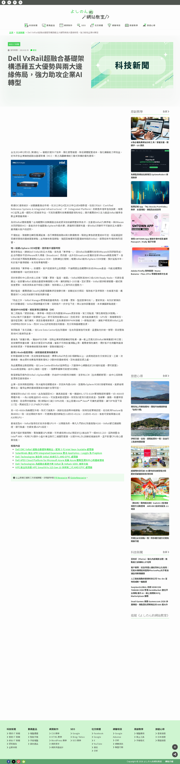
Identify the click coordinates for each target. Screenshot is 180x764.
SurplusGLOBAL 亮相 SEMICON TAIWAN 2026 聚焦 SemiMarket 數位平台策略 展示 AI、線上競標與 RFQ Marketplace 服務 (149, 591)
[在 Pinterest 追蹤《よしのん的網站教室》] (15, 2)
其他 (96, 747)
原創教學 (138, 729)
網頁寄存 (55, 743)
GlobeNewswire (78, 477)
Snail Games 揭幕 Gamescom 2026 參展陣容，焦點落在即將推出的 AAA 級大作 (149, 603)
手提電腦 (34, 740)
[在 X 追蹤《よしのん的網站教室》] (9, 2)
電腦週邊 (34, 733)
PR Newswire (60, 477)
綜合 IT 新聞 (14, 44)
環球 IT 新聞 (14, 733)
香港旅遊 (162, 733)
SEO (72, 729)
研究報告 (13, 743)
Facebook (98, 733)
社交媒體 (96, 729)
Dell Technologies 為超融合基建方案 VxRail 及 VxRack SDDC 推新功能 (51, 463)
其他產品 (34, 743)
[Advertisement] (67, 128)
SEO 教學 (77, 740)
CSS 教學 (55, 733)
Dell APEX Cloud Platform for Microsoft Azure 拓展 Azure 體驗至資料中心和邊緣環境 (59, 460)
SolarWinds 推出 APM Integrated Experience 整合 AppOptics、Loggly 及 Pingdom (58, 453)
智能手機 (34, 736)
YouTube (98, 743)
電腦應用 (140, 733)
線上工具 (140, 736)
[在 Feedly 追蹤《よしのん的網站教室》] (20, 2)
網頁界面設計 (57, 747)
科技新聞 (20, 32)
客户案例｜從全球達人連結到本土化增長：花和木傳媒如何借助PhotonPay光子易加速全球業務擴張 (150, 570)
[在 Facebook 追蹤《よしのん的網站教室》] (3, 2)
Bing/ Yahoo (79, 736)
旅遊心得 (160, 729)
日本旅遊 (162, 736)
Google (76, 733)
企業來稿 (13, 747)
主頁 (11, 32)
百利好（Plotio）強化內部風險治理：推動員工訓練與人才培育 (149, 560)
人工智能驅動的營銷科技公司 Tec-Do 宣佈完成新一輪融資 (149, 580)
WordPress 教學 (59, 740)
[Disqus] (67, 567)
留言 (35, 50)
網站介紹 (169, 761)
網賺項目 (117, 729)
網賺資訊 (119, 743)
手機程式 (140, 740)
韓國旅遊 (162, 740)
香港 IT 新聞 (14, 736)
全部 (165, 111)
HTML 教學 (56, 736)
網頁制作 (53, 729)
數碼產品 (32, 729)
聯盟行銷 (119, 747)
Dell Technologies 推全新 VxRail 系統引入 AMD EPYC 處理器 (46, 456)
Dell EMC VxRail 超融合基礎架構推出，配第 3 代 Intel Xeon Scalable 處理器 (54, 449)
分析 (96, 750)
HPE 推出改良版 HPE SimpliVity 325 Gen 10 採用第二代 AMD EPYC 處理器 (53, 467)
